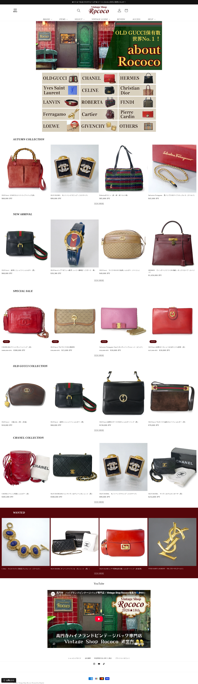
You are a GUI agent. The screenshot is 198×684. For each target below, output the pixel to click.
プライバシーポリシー (122, 658)
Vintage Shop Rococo (24, 683)
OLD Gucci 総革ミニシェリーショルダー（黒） (19, 270)
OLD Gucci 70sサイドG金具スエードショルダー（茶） (167, 422)
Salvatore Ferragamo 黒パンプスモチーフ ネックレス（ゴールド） (172, 195)
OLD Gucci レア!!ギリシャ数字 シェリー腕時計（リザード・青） (73, 270)
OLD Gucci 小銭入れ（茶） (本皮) (14, 422)
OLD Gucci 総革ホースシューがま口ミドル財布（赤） (167, 347)
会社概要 (88, 658)
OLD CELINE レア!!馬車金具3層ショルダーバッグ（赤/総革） (121, 569)
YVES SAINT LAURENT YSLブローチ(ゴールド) (165, 569)
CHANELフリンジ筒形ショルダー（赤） (16, 494)
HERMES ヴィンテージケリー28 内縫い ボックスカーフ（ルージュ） (171, 271)
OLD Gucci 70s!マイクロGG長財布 (63, 347)
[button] (15, 10)
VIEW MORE (99, 203)
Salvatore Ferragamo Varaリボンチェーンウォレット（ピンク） (121, 347)
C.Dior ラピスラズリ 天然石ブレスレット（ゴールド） (21, 569)
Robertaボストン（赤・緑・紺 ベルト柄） (114, 195)
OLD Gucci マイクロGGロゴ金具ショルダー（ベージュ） (119, 270)
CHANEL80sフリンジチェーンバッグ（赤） (17, 347)
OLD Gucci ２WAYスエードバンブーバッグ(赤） (19, 195)
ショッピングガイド (74, 658)
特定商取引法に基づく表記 (103, 658)
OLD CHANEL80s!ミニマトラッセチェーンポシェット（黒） (72, 494)
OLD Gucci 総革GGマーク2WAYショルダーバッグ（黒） (119, 422)
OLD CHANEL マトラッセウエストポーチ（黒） (165, 494)
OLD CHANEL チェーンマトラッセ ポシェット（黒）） (71, 569)
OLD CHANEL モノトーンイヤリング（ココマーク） (70, 195)
